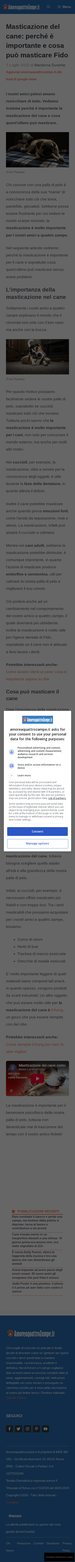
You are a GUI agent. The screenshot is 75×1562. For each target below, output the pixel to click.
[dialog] (37, 781)
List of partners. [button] (57, 798)
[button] (37, 775)
